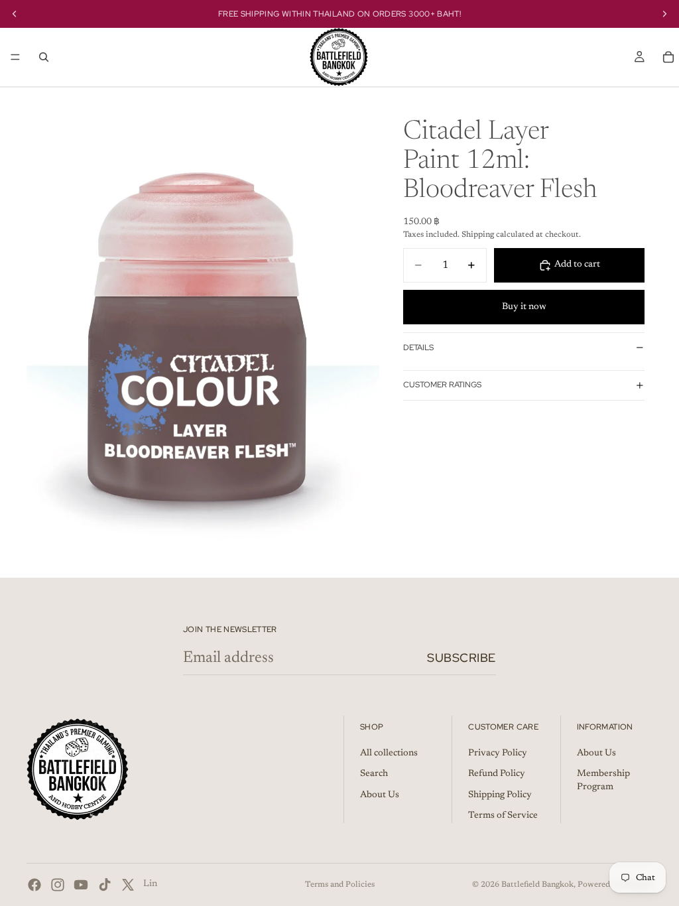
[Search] (43, 57)
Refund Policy (496, 774)
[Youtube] (81, 885)
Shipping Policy (500, 795)
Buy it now (524, 307)
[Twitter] (128, 885)
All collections (389, 753)
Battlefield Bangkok (537, 885)
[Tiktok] (105, 885)
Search (374, 774)
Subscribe (461, 657)
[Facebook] (34, 885)
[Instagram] (58, 885)
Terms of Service (503, 815)
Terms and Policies (340, 885)
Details (418, 347)
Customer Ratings (442, 384)
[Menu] (15, 57)
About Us (379, 795)
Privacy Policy (497, 753)
